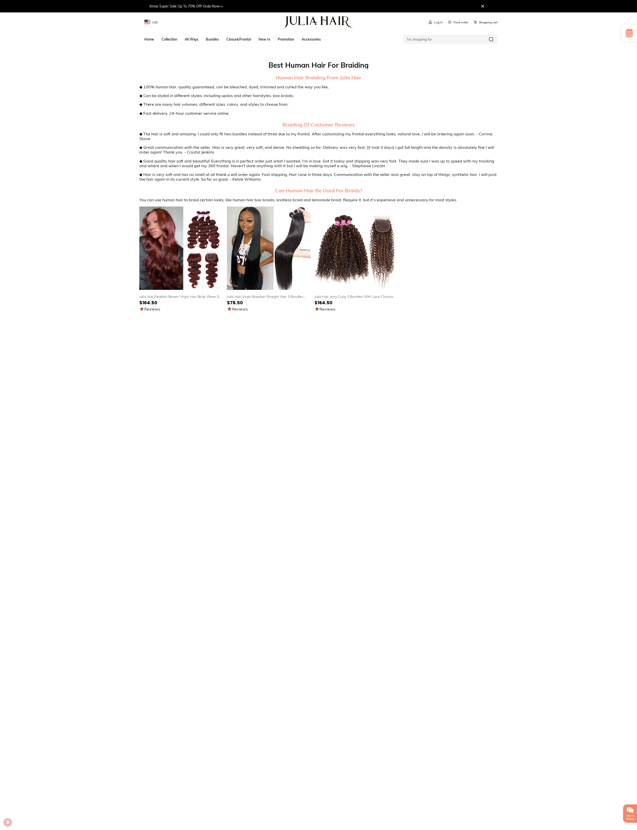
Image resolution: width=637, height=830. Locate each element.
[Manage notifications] (8, 822)
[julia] (318, 22)
